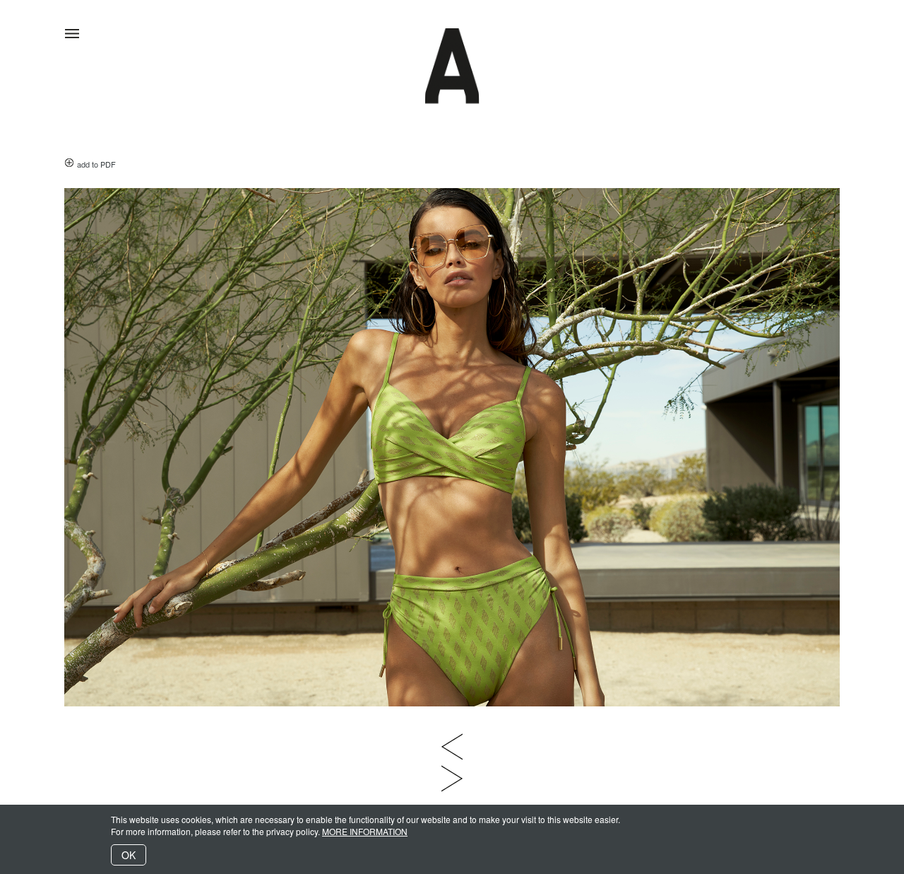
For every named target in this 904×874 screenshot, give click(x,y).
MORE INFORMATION (365, 831)
